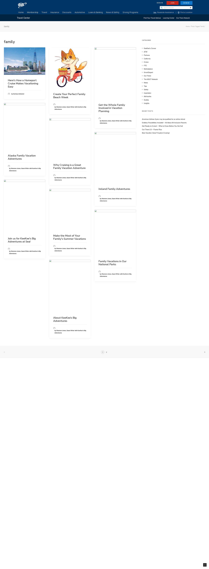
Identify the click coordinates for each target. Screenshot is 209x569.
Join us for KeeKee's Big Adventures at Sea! (22, 240)
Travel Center (23, 17)
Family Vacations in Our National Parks (112, 263)
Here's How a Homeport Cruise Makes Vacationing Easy (23, 83)
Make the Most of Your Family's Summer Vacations (69, 237)
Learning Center (168, 18)
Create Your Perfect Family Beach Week (69, 95)
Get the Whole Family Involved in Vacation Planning (112, 108)
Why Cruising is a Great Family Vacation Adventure (69, 166)
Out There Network (183, 18)
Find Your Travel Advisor (152, 18)
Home (188, 26)
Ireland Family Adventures (114, 189)
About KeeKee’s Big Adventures (65, 319)
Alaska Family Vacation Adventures (22, 157)
